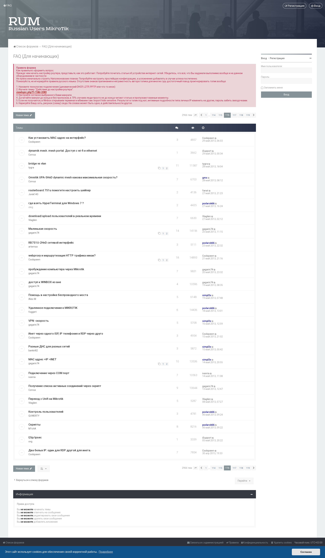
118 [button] (241, 115)
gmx (204, 177)
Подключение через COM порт (48, 373)
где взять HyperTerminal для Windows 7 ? (56, 203)
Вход (264, 58)
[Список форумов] (38, 23)
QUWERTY (33, 415)
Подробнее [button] (106, 551)
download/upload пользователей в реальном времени (64, 216)
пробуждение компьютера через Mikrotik (56, 269)
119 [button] (248, 115)
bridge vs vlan (37, 163)
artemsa (33, 246)
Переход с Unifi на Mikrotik (45, 398)
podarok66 (208, 203)
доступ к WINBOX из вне (44, 282)
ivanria (32, 377)
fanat (205, 190)
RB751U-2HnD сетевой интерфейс (51, 242)
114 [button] (213, 115)
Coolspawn (34, 141)
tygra (31, 167)
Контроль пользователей (45, 411)
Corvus (32, 154)
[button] (195, 115)
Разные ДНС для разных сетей (49, 346)
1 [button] (206, 115)
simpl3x (206, 295)
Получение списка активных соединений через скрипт (64, 386)
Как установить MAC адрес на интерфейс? (57, 137)
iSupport (206, 151)
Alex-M (32, 299)
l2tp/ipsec (35, 437)
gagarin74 (33, 232)
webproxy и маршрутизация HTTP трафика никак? (62, 255)
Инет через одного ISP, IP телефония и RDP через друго (65, 333)
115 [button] (220, 115)
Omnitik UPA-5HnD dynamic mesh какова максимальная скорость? (72, 177)
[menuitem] (8, 5)
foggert (32, 312)
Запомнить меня (273, 87)
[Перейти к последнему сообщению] (216, 138)
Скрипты (34, 424)
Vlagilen (32, 220)
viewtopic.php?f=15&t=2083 (31, 92)
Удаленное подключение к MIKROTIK (52, 307)
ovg (30, 441)
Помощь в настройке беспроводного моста (58, 295)
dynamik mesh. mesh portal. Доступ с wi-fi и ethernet (62, 150)
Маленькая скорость (42, 228)
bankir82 (33, 350)
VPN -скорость (38, 320)
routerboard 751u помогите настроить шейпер (59, 190)
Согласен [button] (306, 552)
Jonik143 (33, 194)
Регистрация (277, 58)
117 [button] (234, 115)
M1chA (32, 428)
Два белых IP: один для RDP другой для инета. (59, 450)
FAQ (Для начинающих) (36, 56)
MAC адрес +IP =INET (42, 359)
